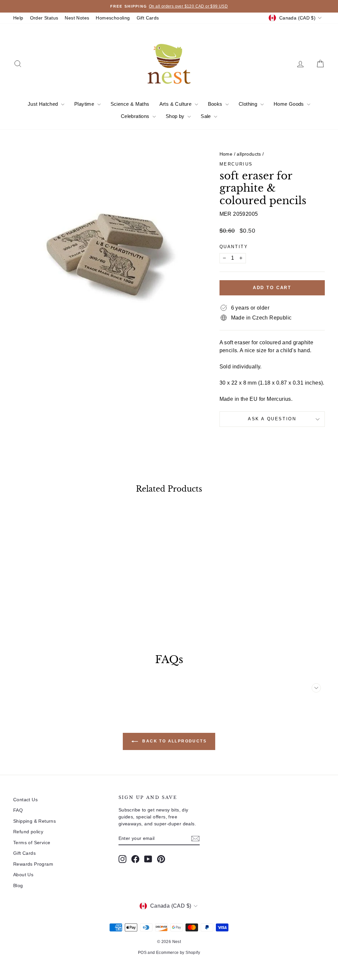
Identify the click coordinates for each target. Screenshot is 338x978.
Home (226, 154)
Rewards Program (33, 864)
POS (142, 952)
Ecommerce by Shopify (178, 952)
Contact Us (25, 799)
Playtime (85, 104)
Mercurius (236, 164)
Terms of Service (31, 842)
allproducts (249, 154)
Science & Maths (130, 104)
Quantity (234, 246)
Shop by (176, 116)
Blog (18, 885)
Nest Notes (77, 17)
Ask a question (272, 418)
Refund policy (28, 831)
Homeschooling (113, 17)
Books (216, 104)
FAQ (18, 810)
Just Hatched (43, 104)
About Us (23, 874)
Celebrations (136, 116)
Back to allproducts (174, 741)
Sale (206, 116)
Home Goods (289, 104)
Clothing (249, 104)
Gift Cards (148, 17)
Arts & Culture (176, 104)
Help (18, 17)
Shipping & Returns (34, 821)
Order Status (44, 17)
